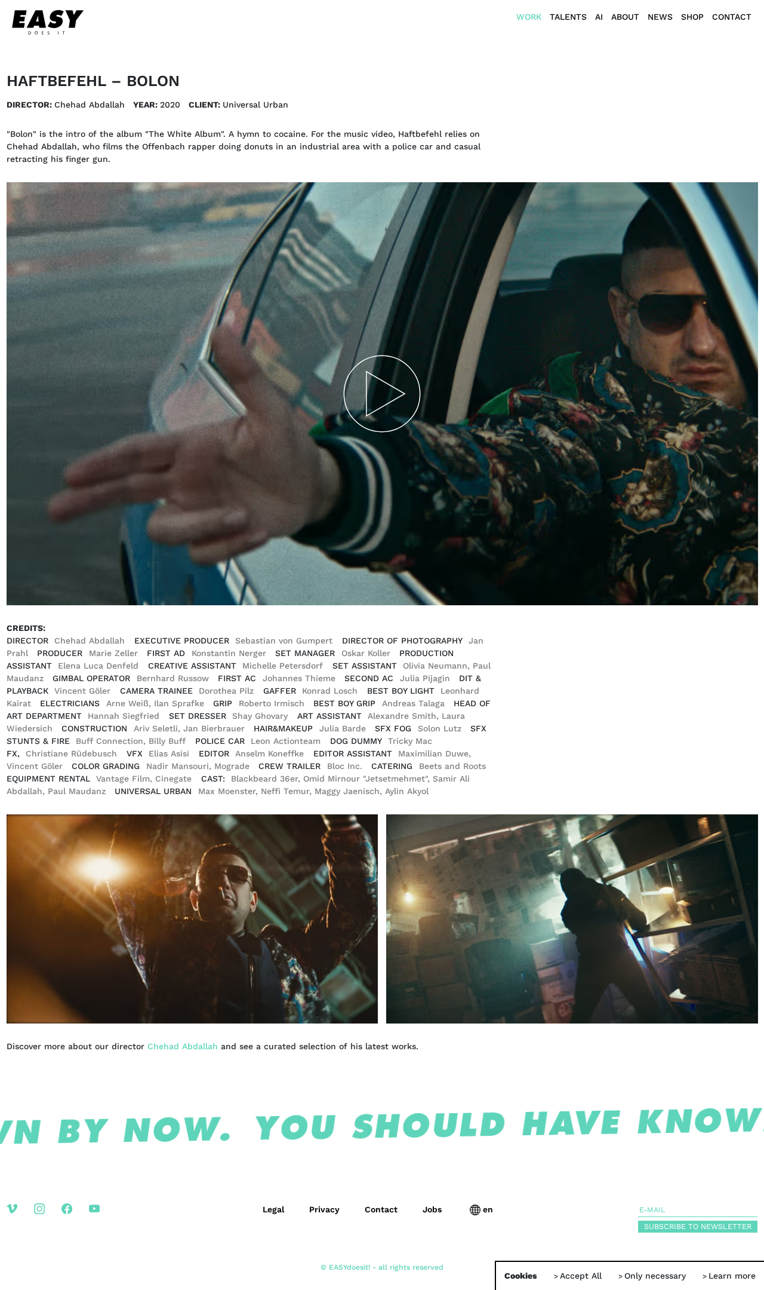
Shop (692, 17)
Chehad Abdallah (182, 1046)
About (625, 17)
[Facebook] (75, 1218)
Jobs (432, 1209)
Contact (731, 17)
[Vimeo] (20, 1218)
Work (528, 17)
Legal (273, 1209)
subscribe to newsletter (697, 1226)
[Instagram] (47, 1218)
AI (599, 17)
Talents (568, 17)
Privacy (324, 1209)
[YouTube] (102, 1218)
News (660, 17)
